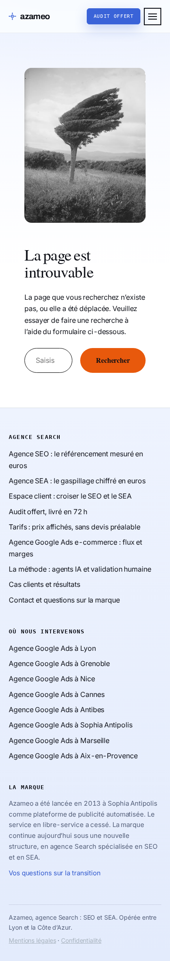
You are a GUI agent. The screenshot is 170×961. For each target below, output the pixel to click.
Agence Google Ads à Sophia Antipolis (70, 724)
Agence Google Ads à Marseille (59, 740)
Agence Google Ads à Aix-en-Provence (73, 755)
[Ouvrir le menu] (152, 16)
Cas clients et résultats (44, 584)
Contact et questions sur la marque (64, 600)
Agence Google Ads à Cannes (56, 694)
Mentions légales (32, 940)
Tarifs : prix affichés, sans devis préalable (74, 526)
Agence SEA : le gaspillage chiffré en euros (77, 480)
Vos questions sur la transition (55, 873)
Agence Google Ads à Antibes (56, 709)
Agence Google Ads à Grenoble (59, 663)
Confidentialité (81, 940)
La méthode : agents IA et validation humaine (80, 569)
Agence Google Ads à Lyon (52, 648)
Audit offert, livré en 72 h (48, 511)
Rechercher (113, 360)
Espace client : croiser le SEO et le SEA (70, 496)
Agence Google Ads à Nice (52, 678)
